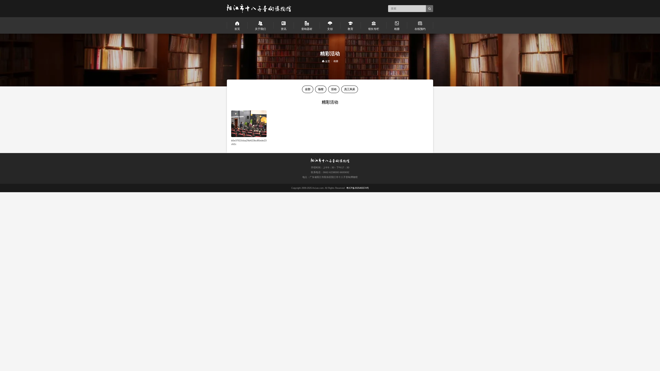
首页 (327, 61)
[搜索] (429, 8)
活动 (334, 89)
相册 (335, 61)
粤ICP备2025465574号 (357, 188)
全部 (307, 89)
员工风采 (349, 89)
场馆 (320, 89)
